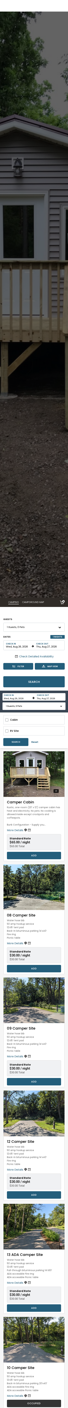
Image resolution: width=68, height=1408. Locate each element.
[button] (34, 627)
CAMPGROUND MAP (33, 602)
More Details (15, 830)
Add (34, 855)
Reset (34, 742)
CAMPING (13, 602)
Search (34, 682)
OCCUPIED (34, 1403)
